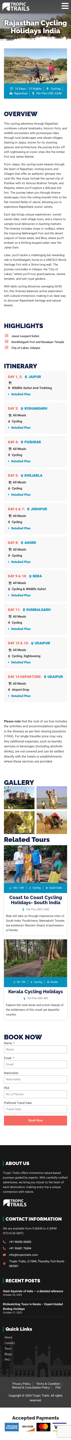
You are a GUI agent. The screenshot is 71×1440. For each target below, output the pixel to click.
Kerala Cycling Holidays (35, 991)
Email (8, 1058)
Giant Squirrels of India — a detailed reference (33, 1291)
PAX (6, 1088)
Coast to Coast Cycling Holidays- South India (35, 900)
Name (8, 1043)
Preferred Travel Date (18, 1103)
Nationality (11, 1073)
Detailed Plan (21, 394)
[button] (35, 394)
